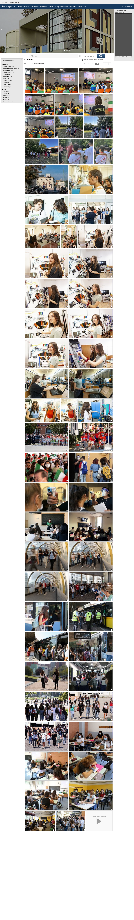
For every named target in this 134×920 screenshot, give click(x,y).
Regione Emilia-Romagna (10, 2)
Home (25, 59)
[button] (64, 50)
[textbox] (54, 56)
